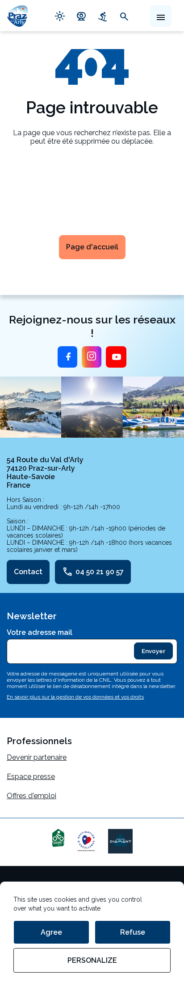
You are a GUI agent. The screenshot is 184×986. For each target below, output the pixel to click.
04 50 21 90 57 (93, 572)
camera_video (81, 15)
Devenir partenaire (37, 757)
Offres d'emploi (31, 795)
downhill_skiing (102, 15)
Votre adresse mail (39, 632)
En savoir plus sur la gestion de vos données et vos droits (75, 697)
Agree (51, 932)
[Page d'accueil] (18, 15)
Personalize (92, 960)
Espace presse (31, 776)
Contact (28, 572)
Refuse (132, 932)
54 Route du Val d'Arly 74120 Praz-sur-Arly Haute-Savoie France (45, 472)
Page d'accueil (92, 247)
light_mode (59, 15)
